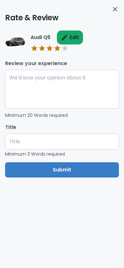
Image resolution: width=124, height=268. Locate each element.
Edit (74, 37)
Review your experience (36, 63)
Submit (62, 169)
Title (10, 127)
